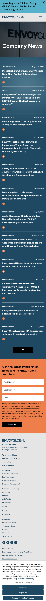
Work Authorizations (10, 474)
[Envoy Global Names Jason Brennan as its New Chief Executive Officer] (3, 271)
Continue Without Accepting (23, 582)
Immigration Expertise (11, 458)
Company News (8, 526)
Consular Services (9, 480)
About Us (6, 519)
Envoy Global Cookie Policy (23, 579)
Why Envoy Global (10, 455)
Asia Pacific (6, 499)
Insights (5, 511)
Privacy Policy (7, 549)
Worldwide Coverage (11, 489)
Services (6, 470)
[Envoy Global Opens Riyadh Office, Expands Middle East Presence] (3, 318)
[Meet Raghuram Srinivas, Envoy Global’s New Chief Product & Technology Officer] (3, 82)
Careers (5, 529)
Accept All (23, 587)
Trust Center (7, 536)
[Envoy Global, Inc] (14, 17)
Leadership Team (9, 523)
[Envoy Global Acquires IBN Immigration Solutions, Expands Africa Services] (3, 339)
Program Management (11, 484)
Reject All (23, 593)
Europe (5, 496)
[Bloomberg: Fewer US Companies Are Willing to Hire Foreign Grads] (3, 129)
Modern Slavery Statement (12, 555)
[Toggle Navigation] (41, 17)
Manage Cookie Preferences (23, 598)
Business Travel (8, 477)
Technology (7, 462)
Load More (23, 350)
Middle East (6, 503)
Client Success (8, 465)
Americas (6, 492)
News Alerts (7, 514)
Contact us (6, 533)
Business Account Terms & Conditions (17, 552)
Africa (4, 506)
